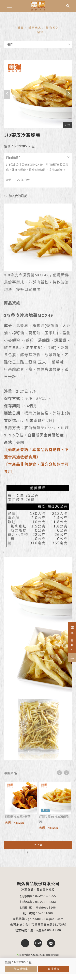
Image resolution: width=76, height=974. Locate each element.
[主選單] (9, 6)
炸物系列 (52, 27)
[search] (68, 6)
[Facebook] (25, 943)
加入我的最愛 (17, 196)
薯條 (40, 32)
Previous (59, 772)
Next (66, 772)
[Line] (38, 943)
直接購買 (53, 968)
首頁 (20, 27)
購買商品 (34, 27)
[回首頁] (38, 6)
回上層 (38, 844)
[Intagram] (51, 943)
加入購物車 (21, 968)
